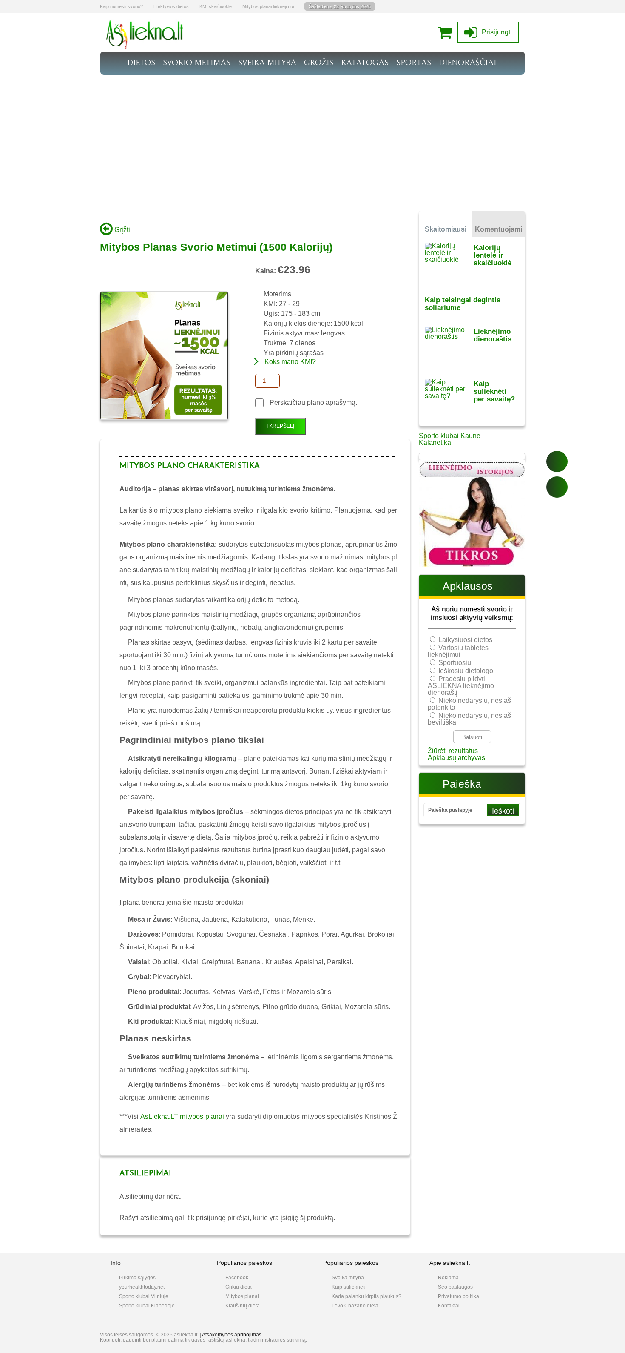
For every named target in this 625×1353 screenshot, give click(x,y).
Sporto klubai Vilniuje (143, 1296)
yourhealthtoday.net (142, 1287)
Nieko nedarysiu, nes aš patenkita (469, 704)
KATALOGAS (365, 62)
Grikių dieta (238, 1287)
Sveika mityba (348, 1278)
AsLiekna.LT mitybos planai (182, 1116)
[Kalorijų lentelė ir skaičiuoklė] (449, 263)
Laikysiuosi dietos (465, 639)
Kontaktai (449, 1306)
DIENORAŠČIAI (467, 62)
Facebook (236, 1278)
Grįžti (121, 229)
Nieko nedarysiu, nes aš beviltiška (469, 719)
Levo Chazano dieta (355, 1306)
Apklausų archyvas (456, 757)
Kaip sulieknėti (349, 1287)
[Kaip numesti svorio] (145, 46)
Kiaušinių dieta (242, 1306)
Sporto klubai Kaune (449, 435)
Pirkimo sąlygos (137, 1278)
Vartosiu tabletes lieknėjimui (458, 651)
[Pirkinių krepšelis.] (447, 32)
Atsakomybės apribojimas (231, 1335)
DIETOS (141, 62)
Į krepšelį (280, 426)
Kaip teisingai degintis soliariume (462, 304)
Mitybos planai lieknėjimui (268, 6)
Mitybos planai (242, 1296)
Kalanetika (435, 442)
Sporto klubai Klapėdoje (147, 1306)
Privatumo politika (458, 1296)
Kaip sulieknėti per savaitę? (494, 391)
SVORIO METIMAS (196, 62)
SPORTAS (413, 62)
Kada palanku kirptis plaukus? (366, 1296)
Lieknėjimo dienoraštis (492, 335)
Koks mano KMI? (290, 361)
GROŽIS (318, 62)
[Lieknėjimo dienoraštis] (449, 347)
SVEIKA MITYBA (267, 62)
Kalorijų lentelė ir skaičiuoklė (492, 255)
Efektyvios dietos (171, 6)
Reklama (448, 1278)
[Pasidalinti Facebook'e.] (557, 461)
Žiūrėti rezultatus (453, 750)
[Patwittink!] (557, 487)
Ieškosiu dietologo (465, 670)
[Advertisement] (312, 138)
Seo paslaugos (455, 1287)
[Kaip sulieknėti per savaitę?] (449, 399)
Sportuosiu (454, 662)
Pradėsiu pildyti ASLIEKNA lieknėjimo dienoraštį (461, 685)
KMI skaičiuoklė (215, 6)
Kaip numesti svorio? (121, 6)
